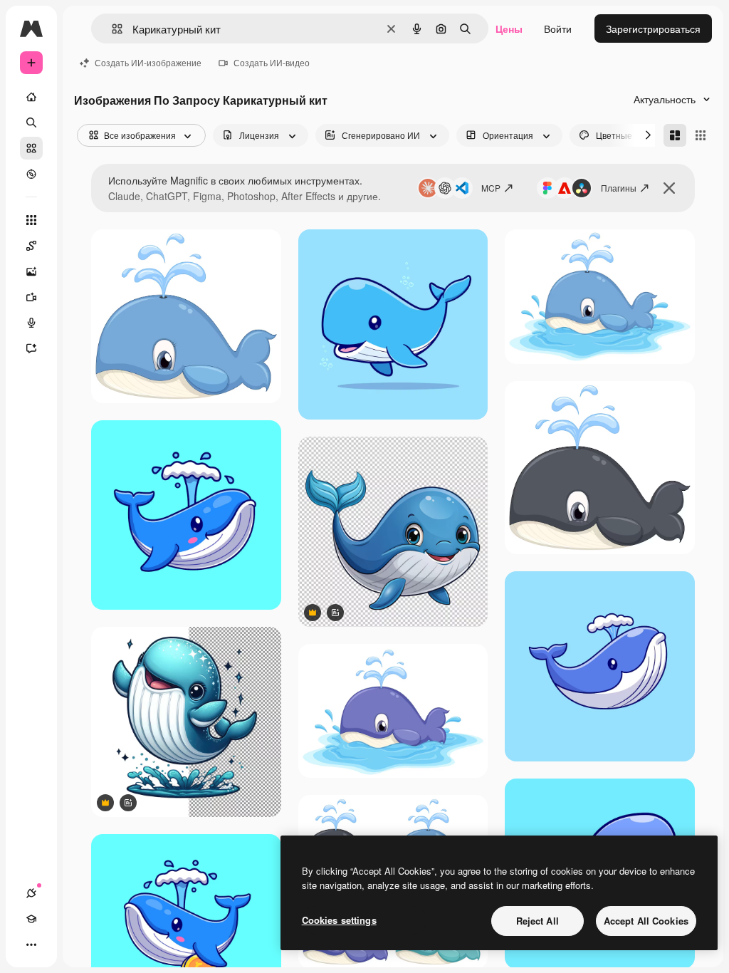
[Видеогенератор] (31, 297)
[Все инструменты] (31, 220)
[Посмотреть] (31, 173)
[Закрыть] (669, 188)
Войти (558, 28)
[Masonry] (675, 135)
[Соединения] (31, 893)
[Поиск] (31, 122)
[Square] (700, 135)
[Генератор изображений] (31, 271)
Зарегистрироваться (653, 28)
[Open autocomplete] (111, 29)
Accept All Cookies (646, 920)
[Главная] (31, 96)
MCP (490, 188)
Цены (509, 28)
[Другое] (31, 944)
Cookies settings (339, 920)
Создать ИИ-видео (272, 62)
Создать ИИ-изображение (148, 62)
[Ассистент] (31, 348)
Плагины (618, 188)
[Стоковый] (31, 148)
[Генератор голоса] (31, 322)
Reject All (537, 920)
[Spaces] (31, 245)
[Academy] (31, 918)
